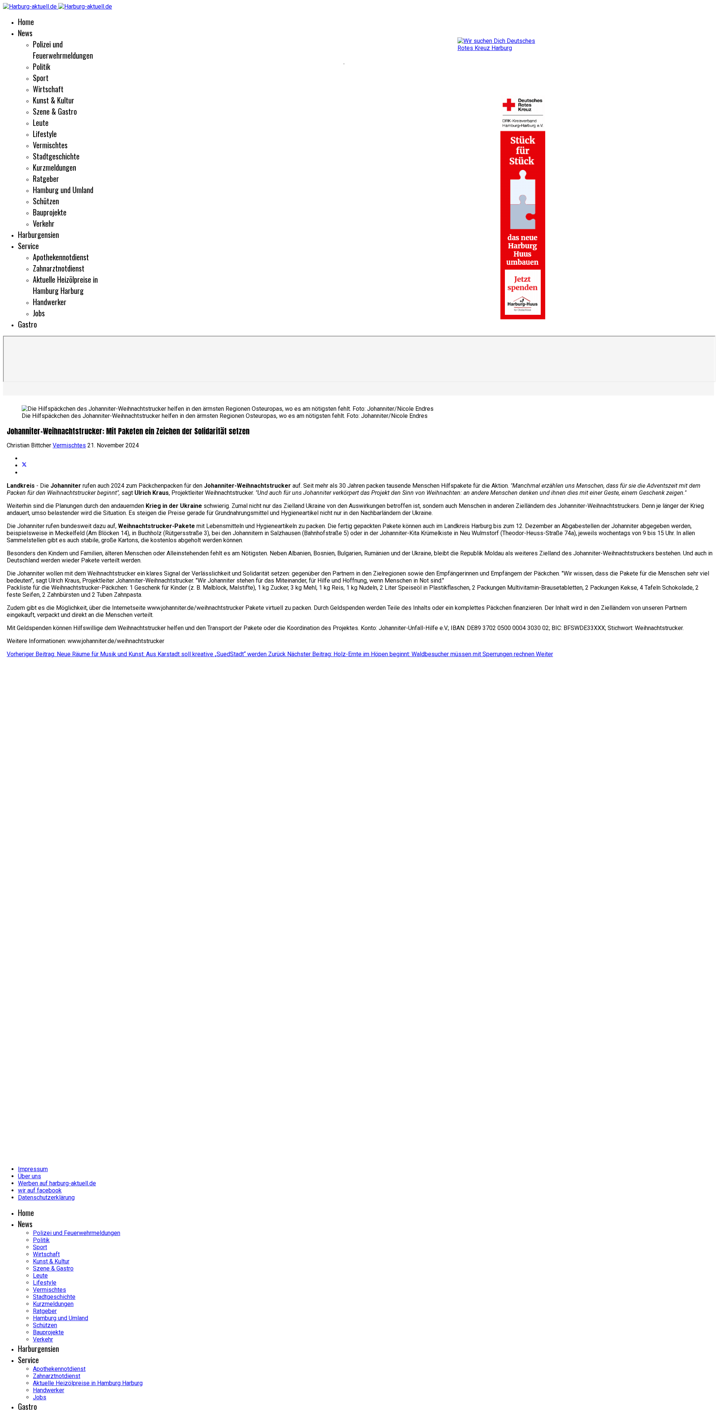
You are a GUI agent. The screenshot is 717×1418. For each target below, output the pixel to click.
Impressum (33, 1169)
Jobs (39, 313)
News (25, 32)
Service (28, 245)
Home (26, 21)
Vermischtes (50, 145)
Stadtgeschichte (56, 156)
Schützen (46, 201)
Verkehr (44, 223)
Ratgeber (46, 178)
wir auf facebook (40, 1190)
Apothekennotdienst (61, 257)
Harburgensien (38, 234)
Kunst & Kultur (53, 100)
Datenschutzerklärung (46, 1197)
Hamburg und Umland (63, 189)
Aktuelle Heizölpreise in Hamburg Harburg (65, 285)
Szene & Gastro (55, 111)
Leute (41, 122)
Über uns (29, 1176)
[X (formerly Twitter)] (24, 465)
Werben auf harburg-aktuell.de (57, 1183)
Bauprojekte (49, 212)
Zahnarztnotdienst (58, 268)
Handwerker (49, 301)
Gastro (27, 324)
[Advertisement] (171, 63)
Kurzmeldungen (54, 167)
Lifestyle (45, 133)
